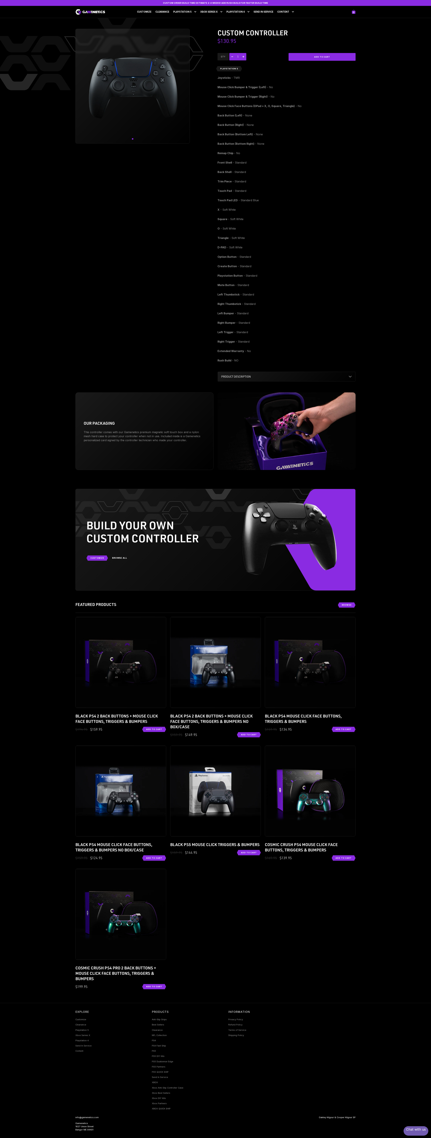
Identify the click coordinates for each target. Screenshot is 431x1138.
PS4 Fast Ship (159, 1045)
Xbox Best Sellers (161, 1093)
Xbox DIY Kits (159, 1098)
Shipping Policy (236, 1035)
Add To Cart (154, 729)
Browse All (119, 558)
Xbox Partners (159, 1103)
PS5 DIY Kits (158, 1056)
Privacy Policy (235, 1019)
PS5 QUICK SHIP (160, 1072)
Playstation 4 (82, 1040)
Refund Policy (235, 1024)
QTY (223, 56)
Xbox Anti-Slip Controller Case (167, 1088)
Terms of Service (237, 1030)
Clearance (162, 11)
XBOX (155, 1082)
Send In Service (263, 11)
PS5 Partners (158, 1066)
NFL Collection (159, 1035)
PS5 (154, 1051)
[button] (133, 139)
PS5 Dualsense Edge (162, 1061)
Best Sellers (158, 1024)
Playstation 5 (82, 1030)
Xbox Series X (82, 1035)
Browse (347, 605)
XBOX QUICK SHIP (161, 1108)
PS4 (154, 1040)
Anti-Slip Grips (159, 1019)
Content (79, 1051)
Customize (144, 11)
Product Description (236, 376)
